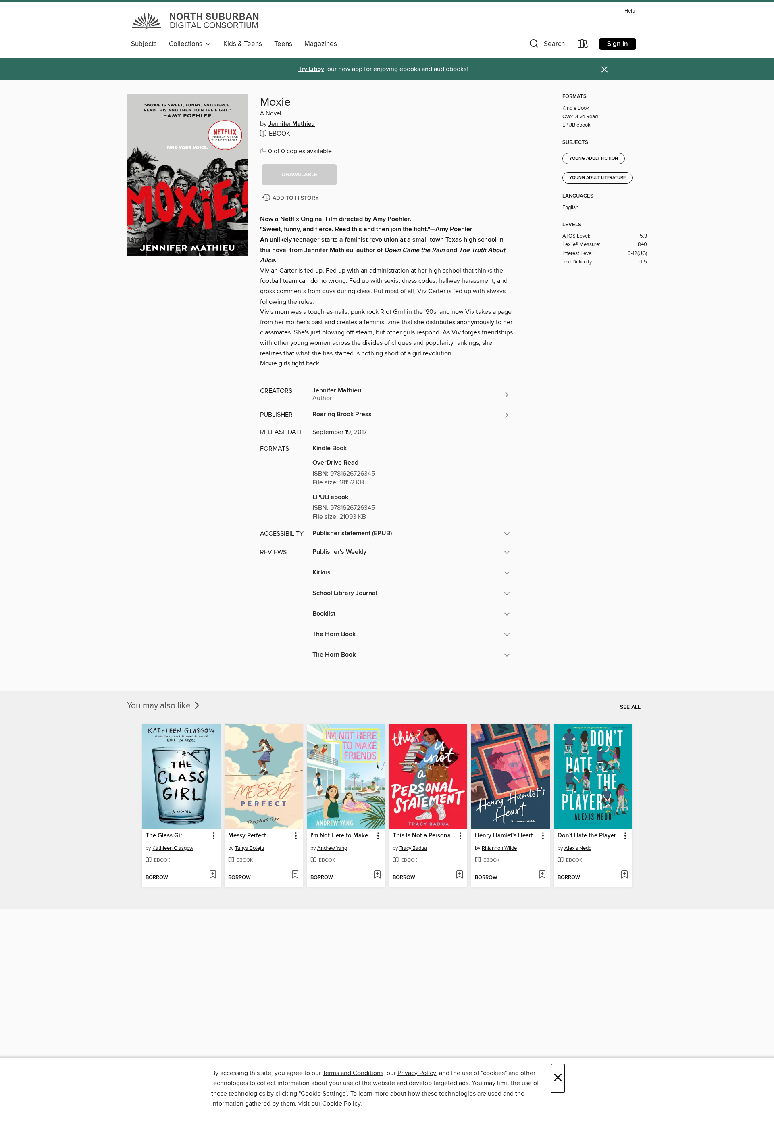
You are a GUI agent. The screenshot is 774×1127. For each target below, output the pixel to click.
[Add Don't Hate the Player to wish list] (624, 875)
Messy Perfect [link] (247, 835)
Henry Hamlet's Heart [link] (504, 835)
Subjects (144, 44)
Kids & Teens (242, 44)
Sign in (617, 44)
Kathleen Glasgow (173, 848)
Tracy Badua (413, 848)
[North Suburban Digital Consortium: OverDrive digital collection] (196, 20)
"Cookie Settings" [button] (323, 1093)
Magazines (320, 44)
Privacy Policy (416, 1073)
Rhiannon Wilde (499, 848)
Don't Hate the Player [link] (587, 835)
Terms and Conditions (352, 1073)
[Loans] (583, 45)
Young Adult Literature (597, 178)
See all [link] (630, 707)
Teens (283, 44)
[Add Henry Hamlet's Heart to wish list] (542, 875)
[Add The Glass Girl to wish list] (213, 875)
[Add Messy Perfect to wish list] (295, 875)
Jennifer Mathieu (291, 124)
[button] (546, 45)
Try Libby (311, 69)
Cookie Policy (341, 1104)
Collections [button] (187, 44)
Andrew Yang (332, 848)
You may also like (160, 706)
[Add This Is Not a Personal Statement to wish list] (459, 875)
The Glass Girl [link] (165, 835)
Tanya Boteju (249, 848)
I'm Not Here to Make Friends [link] (342, 835)
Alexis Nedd (577, 848)
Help (629, 11)
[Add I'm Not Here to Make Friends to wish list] (377, 875)
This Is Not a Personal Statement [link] (424, 835)
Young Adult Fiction (593, 158)
